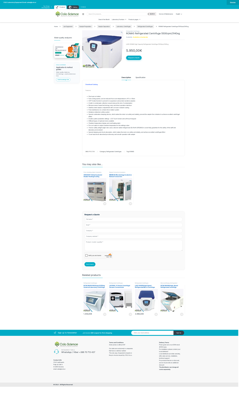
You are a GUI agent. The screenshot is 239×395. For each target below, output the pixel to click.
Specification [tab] (140, 77)
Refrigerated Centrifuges (145, 26)
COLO (57, 384)
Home (56, 26)
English (178, 14)
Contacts (83, 7)
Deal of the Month (104, 19)
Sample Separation (104, 26)
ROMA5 (131, 151)
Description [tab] (126, 77)
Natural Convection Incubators (117, 172)
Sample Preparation (85, 26)
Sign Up (178, 333)
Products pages (133, 19)
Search (152, 14)
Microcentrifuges (165, 283)
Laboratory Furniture (118, 19)
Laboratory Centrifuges (124, 26)
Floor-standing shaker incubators (92, 172)
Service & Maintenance (166, 14)
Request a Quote (133, 58)
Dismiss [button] (233, 2)
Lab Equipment (67, 26)
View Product (104, 203)
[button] (121, 32)
